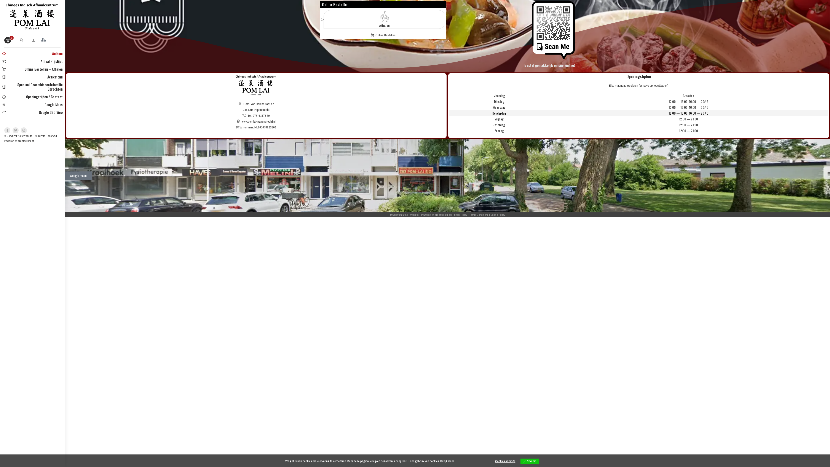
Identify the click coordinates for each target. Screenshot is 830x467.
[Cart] (7, 40)
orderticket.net (26, 141)
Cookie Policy (497, 215)
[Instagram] (24, 130)
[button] (21, 40)
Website (27, 136)
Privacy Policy (460, 215)
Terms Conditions (478, 215)
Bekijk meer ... (448, 461)
